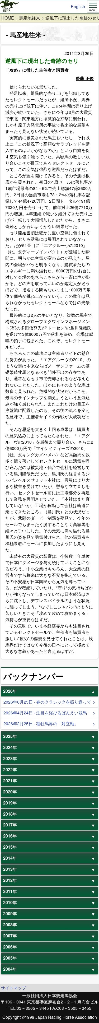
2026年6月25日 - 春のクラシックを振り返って (47, 702)
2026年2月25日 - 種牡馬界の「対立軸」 (40, 723)
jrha (9, 6)
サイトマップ (13, 988)
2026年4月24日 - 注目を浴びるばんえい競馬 (45, 713)
